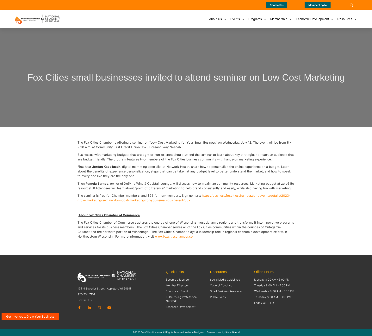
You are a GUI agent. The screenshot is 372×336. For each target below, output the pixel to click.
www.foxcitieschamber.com (175, 236)
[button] (351, 5)
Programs (255, 19)
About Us (215, 19)
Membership (278, 19)
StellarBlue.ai (232, 332)
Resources (344, 19)
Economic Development (312, 19)
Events (235, 19)
